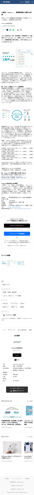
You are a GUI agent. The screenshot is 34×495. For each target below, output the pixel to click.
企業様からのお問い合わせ (17, 485)
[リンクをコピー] (21, 30)
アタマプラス (14, 303)
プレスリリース (11, 330)
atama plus (5, 303)
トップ (4, 330)
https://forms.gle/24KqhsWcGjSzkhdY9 (11, 176)
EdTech (22, 303)
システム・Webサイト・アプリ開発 (12, 295)
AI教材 (22, 307)
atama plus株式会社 (21, 330)
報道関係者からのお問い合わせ (17, 482)
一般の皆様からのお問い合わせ (17, 489)
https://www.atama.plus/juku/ (8, 179)
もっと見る (30, 401)
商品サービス (6, 284)
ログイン (22, 2)
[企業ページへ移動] (17, 342)
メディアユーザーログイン (17, 225)
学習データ (5, 307)
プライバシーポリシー (17, 478)
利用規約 (27, 478)
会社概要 (7, 478)
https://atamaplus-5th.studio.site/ (22, 208)
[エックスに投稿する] (7, 30)
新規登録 (27, 2)
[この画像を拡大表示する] (7, 263)
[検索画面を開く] (32, 2)
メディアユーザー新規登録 (17, 233)
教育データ (14, 307)
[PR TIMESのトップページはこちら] (6, 2)
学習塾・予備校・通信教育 (10, 292)
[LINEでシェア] (13, 30)
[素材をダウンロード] (18, 30)
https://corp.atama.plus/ (15, 207)
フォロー (17, 355)
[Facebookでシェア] (10, 30)
